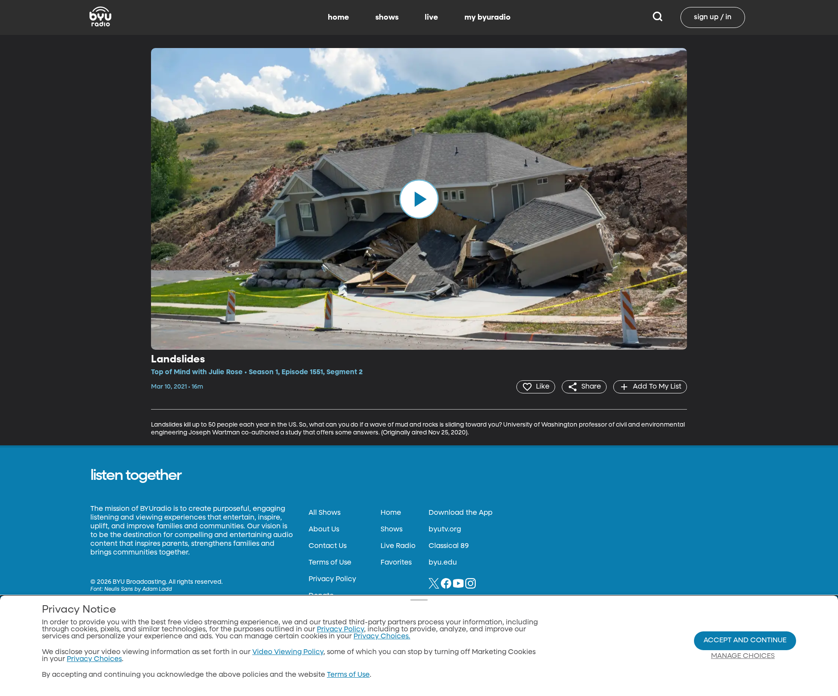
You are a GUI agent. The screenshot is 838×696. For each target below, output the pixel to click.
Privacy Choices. (382, 636)
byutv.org (445, 529)
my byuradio (487, 17)
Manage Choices (743, 656)
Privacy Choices (94, 659)
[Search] (657, 17)
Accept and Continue (745, 640)
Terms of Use (330, 562)
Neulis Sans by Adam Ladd (138, 589)
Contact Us (328, 546)
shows (386, 17)
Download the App (460, 513)
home (338, 17)
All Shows (324, 513)
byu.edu (443, 562)
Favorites (396, 562)
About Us (324, 529)
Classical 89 (449, 546)
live (431, 17)
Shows (391, 529)
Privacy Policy (332, 579)
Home (391, 513)
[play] (419, 198)
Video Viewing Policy (287, 652)
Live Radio (398, 546)
